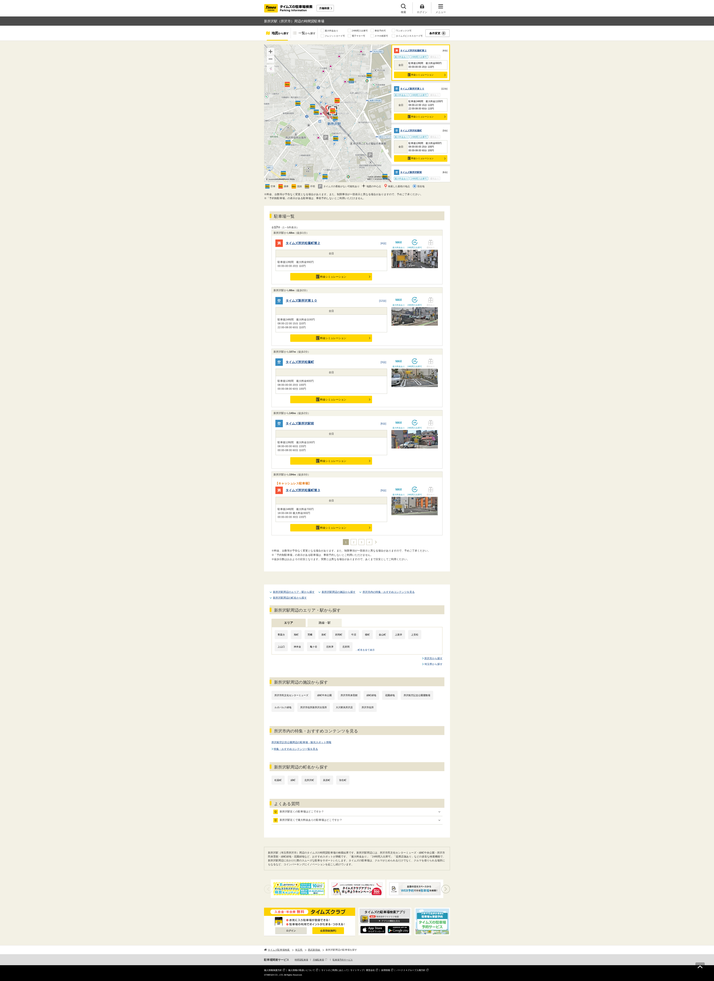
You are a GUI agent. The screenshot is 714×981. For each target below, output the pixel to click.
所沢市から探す (433, 658)
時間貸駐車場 (301, 959)
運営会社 (370, 970)
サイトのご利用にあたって (334, 970)
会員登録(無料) (328, 930)
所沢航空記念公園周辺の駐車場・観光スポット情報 (301, 742)
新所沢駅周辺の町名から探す (290, 597)
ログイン (291, 930)
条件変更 (436, 33)
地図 (280, 33)
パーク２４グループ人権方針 (410, 970)
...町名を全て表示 (365, 649)
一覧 (307, 33)
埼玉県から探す (433, 664)
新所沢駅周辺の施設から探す (339, 591)
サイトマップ (357, 970)
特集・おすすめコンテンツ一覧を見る (296, 748)
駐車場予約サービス (343, 959)
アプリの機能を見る (391, 921)
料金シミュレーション (422, 75)
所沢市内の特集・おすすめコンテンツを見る (389, 591)
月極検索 (324, 8)
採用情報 (385, 970)
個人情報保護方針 (273, 970)
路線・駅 (325, 622)
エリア (288, 622)
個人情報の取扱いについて (301, 970)
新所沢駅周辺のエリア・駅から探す (294, 591)
